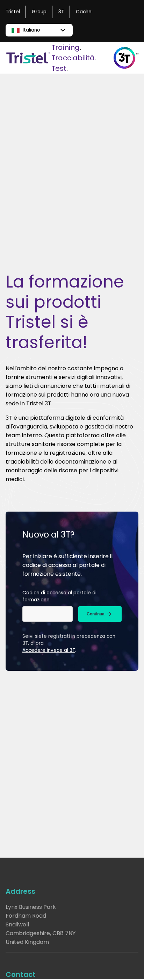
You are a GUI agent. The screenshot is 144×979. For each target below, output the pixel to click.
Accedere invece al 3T (48, 650)
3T (61, 11)
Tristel (13, 11)
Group (39, 11)
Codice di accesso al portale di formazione (59, 596)
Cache (84, 11)
